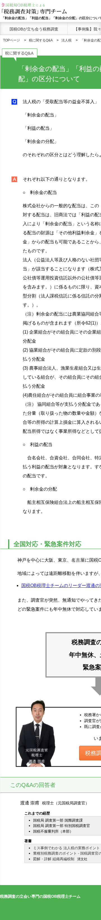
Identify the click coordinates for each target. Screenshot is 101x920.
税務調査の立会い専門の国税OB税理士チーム (40, 896)
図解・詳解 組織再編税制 (53, 859)
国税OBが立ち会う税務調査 (34, 29)
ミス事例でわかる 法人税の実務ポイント (66, 848)
